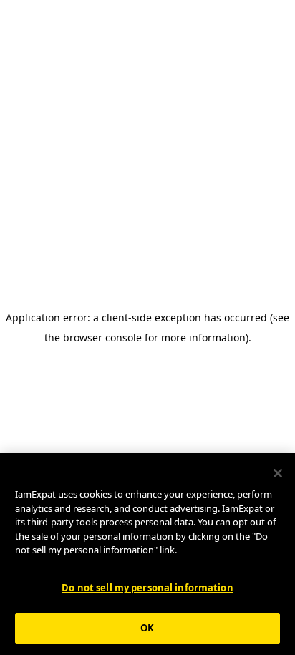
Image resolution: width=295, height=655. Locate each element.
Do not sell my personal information (147, 587)
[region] (147, 554)
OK (147, 627)
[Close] (278, 473)
